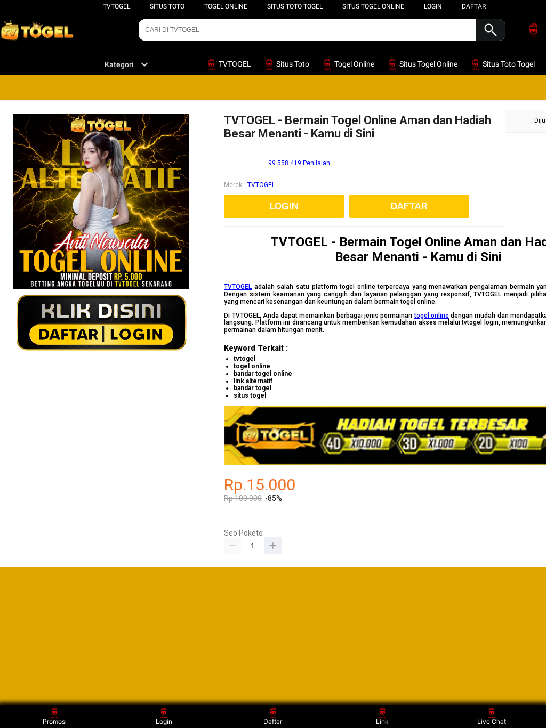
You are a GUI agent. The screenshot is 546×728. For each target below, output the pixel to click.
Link (382, 721)
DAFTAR (474, 6)
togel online (431, 315)
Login (164, 721)
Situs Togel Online (373, 6)
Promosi (55, 721)
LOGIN (433, 6)
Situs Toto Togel (295, 6)
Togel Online (225, 6)
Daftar (272, 721)
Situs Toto (167, 6)
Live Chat (491, 721)
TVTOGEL (116, 6)
